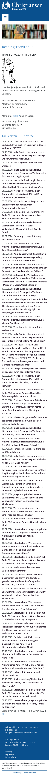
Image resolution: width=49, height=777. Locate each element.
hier (15, 115)
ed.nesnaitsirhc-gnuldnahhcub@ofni (21, 732)
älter (4, 714)
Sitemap (8, 751)
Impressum (10, 754)
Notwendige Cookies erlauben (24, 772)
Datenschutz (10, 757)
